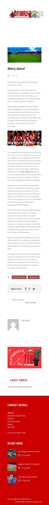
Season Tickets (19, 277)
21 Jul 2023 (14, 75)
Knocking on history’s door (29, 451)
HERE (24, 433)
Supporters (33, 277)
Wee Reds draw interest (28, 477)
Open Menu (40, 13)
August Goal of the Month (28, 464)
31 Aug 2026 (25, 455)
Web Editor (25, 320)
